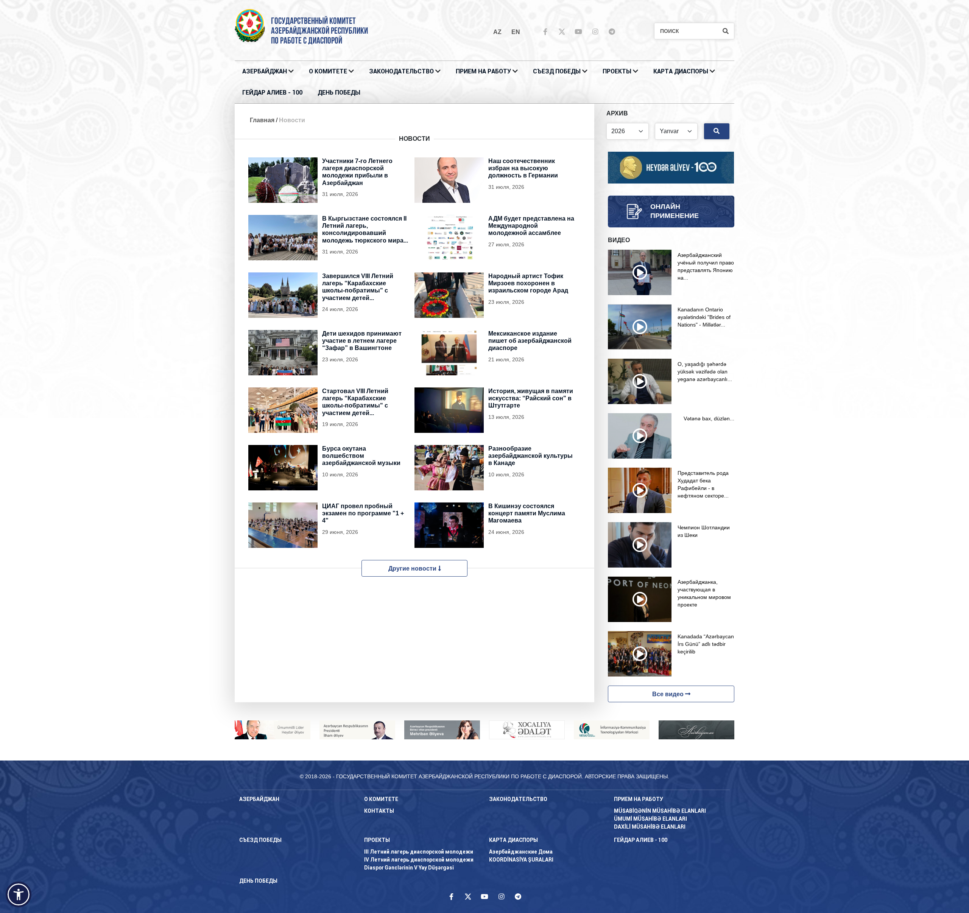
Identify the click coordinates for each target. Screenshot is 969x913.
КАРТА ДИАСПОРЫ (680, 71)
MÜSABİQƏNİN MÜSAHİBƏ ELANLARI (660, 811)
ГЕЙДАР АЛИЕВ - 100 (272, 92)
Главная (262, 120)
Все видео (668, 694)
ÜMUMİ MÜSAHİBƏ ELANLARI (650, 819)
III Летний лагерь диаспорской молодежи (418, 852)
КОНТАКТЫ (379, 811)
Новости (292, 120)
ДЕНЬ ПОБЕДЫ (339, 92)
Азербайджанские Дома (521, 852)
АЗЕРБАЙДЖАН (264, 71)
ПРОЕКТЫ (617, 71)
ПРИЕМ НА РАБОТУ (483, 71)
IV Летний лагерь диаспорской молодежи (419, 860)
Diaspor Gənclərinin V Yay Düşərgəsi (409, 868)
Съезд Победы (557, 71)
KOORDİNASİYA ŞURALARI (521, 860)
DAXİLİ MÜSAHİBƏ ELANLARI (649, 827)
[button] (19, 894)
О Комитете (328, 71)
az (497, 32)
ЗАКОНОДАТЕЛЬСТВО (401, 71)
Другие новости (413, 568)
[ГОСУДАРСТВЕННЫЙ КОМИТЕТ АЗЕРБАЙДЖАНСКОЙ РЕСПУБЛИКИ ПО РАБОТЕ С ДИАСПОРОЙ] (250, 25)
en (515, 32)
